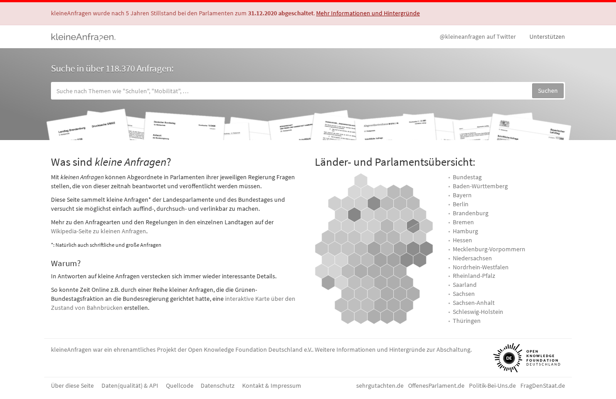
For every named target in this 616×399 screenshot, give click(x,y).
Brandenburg (470, 213)
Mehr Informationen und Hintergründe (368, 13)
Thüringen (467, 321)
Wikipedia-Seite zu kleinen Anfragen (98, 231)
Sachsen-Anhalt (474, 303)
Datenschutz (217, 385)
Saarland (465, 285)
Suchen (548, 90)
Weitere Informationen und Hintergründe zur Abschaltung (392, 349)
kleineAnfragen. (83, 36)
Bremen (463, 222)
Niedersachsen (472, 258)
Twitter (478, 36)
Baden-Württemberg (480, 186)
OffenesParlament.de (436, 385)
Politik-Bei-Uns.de (492, 385)
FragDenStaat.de (542, 385)
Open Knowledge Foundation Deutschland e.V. (250, 349)
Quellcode (179, 385)
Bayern (462, 195)
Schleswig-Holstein (478, 312)
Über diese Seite (72, 385)
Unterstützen (547, 36)
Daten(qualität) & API (129, 385)
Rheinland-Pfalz (474, 276)
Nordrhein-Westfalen (481, 267)
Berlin (461, 204)
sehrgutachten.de (380, 385)
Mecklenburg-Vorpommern (489, 249)
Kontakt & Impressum (271, 385)
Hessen (462, 240)
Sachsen (464, 294)
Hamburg (465, 231)
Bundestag (467, 177)
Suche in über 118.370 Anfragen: (112, 68)
